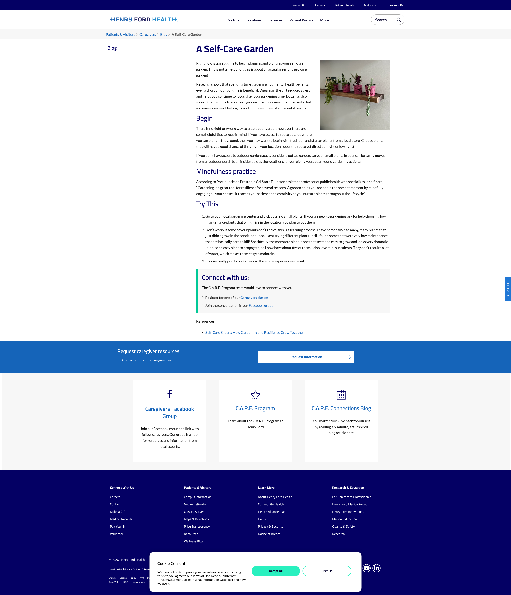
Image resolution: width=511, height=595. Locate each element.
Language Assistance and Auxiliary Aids (135, 569)
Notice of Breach (269, 534)
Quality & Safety (343, 526)
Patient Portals (301, 20)
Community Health (271, 504)
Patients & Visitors (120, 34)
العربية (134, 578)
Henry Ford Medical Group (349, 504)
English (112, 578)
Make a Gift (371, 5)
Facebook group (261, 305)
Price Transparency (197, 526)
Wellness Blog (193, 541)
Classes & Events (195, 512)
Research (338, 534)
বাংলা (142, 578)
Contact (115, 504)
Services (275, 20)
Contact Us (298, 5)
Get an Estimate (344, 5)
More (324, 20)
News (262, 519)
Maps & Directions (196, 519)
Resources (191, 534)
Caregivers (147, 34)
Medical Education (344, 519)
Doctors (233, 20)
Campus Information (198, 497)
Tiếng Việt (113, 582)
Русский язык (138, 582)
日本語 (125, 582)
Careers (320, 5)
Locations (254, 20)
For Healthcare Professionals (351, 497)
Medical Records (121, 519)
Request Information (306, 357)
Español (123, 578)
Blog (163, 34)
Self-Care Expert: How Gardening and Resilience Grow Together (254, 332)
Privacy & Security (270, 526)
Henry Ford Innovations (348, 512)
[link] (158, 19)
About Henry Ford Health (275, 497)
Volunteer (116, 534)
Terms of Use (201, 576)
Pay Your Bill (396, 5)
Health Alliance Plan (272, 512)
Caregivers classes (254, 297)
